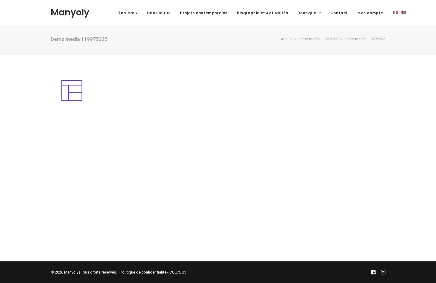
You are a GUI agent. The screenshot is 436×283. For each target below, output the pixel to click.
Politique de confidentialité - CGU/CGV (153, 272)
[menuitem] (128, 13)
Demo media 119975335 (318, 39)
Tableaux (128, 12)
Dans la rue (159, 12)
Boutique (306, 12)
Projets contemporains (203, 12)
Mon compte (370, 12)
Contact (339, 12)
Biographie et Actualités (262, 12)
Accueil (287, 39)
